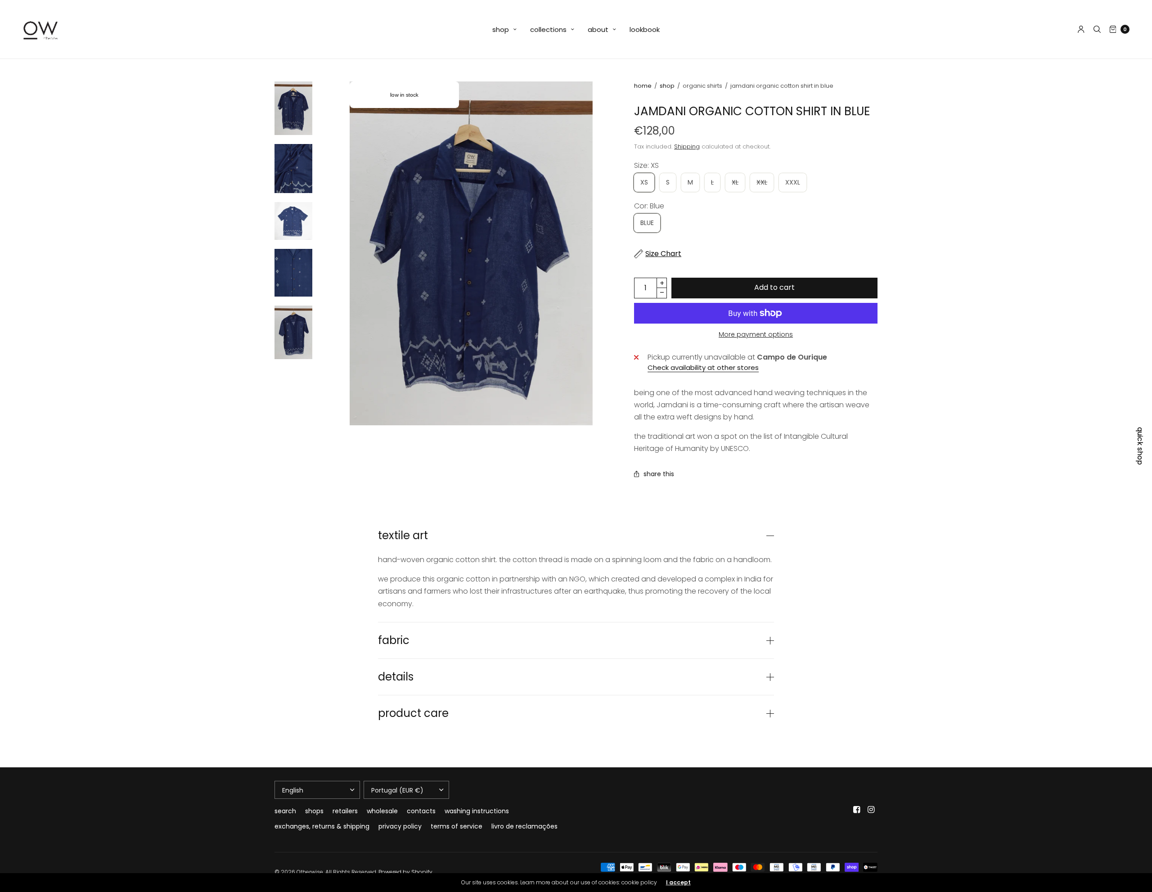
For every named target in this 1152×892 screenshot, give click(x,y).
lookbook (645, 29)
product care (413, 713)
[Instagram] (871, 810)
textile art (403, 535)
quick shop (1139, 446)
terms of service (456, 826)
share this (659, 474)
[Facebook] (857, 810)
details (396, 676)
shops (314, 810)
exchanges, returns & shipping (321, 826)
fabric (394, 640)
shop (500, 29)
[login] (1081, 29)
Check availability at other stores (703, 367)
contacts (421, 810)
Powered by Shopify (405, 872)
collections (548, 29)
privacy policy (400, 826)
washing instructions (477, 810)
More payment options (756, 334)
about (598, 29)
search (285, 810)
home (643, 85)
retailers (345, 810)
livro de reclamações (524, 826)
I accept (678, 882)
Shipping (687, 146)
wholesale (382, 810)
